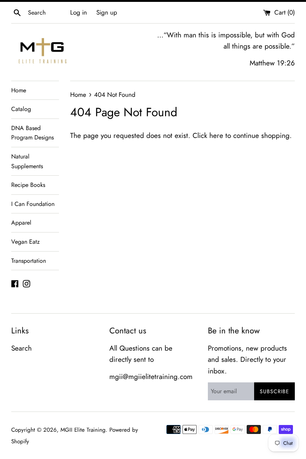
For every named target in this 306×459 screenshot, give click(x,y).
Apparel (21, 222)
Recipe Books (28, 185)
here (216, 135)
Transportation (28, 260)
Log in (78, 12)
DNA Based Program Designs (32, 133)
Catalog (21, 109)
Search (21, 348)
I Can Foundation (32, 204)
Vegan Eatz (25, 241)
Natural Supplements (27, 161)
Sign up (106, 12)
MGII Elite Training (83, 430)
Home (18, 90)
